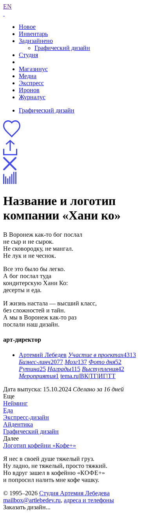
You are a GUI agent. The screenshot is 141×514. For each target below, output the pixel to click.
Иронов (29, 90)
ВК (84, 376)
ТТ (112, 376)
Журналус (32, 97)
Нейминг (15, 403)
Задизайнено (36, 40)
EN (7, 6)
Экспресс (31, 83)
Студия (28, 55)
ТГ (93, 376)
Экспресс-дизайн (26, 417)
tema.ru (69, 376)
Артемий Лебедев (43, 355)
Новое (27, 26)
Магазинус (33, 69)
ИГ (102, 376)
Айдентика (18, 424)
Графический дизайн (62, 48)
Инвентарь (33, 33)
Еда (8, 410)
